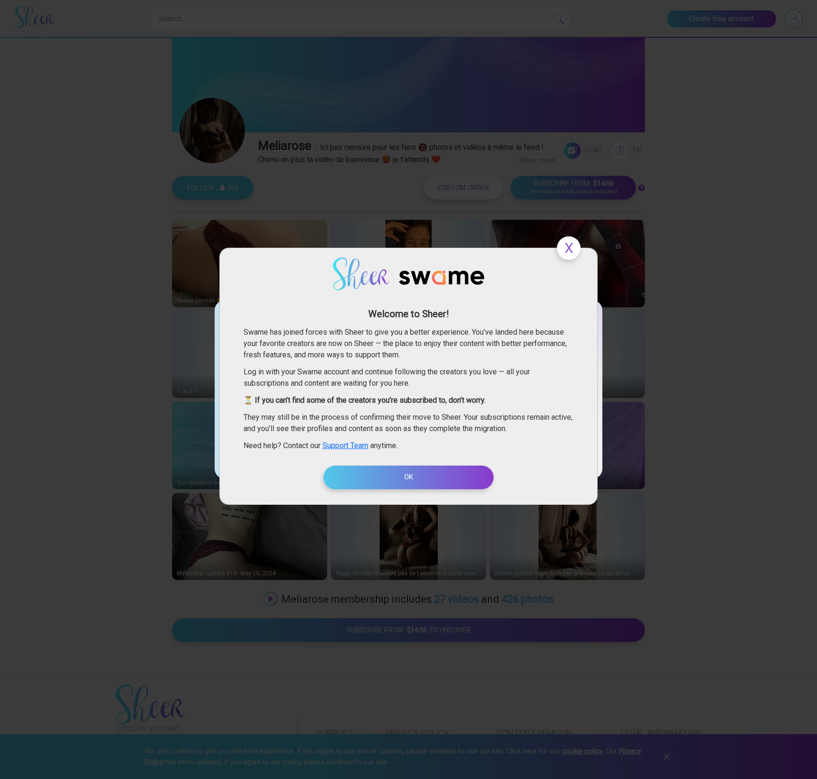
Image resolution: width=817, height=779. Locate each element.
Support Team (345, 445)
